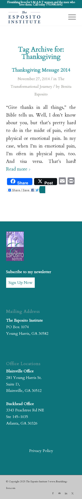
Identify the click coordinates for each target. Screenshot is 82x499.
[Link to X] (72, 493)
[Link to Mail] (59, 493)
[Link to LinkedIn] (66, 493)
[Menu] (70, 17)
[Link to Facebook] (53, 493)
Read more (16, 169)
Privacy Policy (41, 451)
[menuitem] (70, 17)
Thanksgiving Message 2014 (41, 70)
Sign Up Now (20, 282)
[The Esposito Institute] (34, 17)
